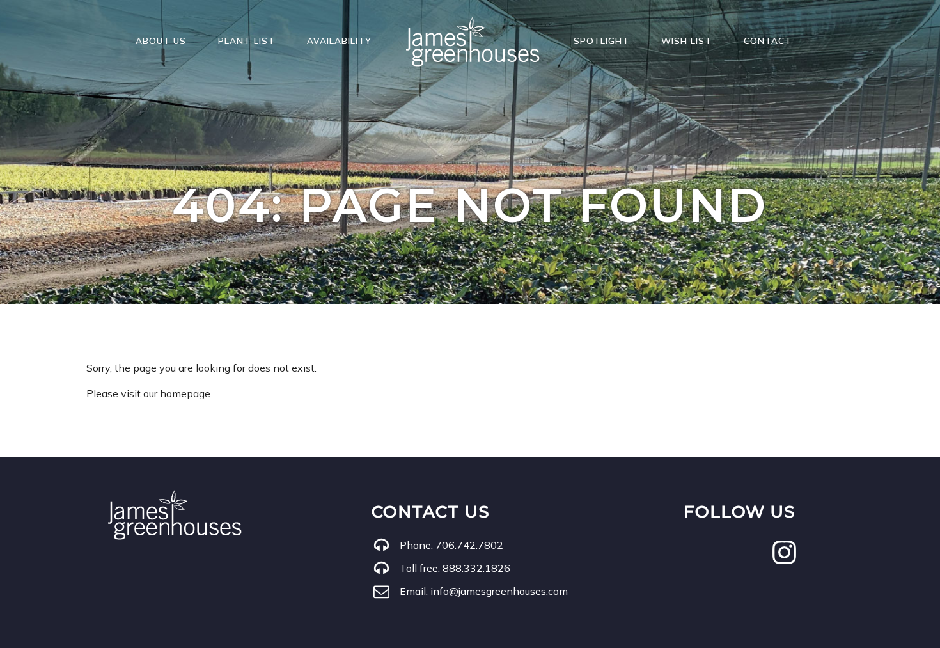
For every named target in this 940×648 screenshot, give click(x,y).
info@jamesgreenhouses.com (499, 591)
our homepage (176, 393)
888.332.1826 (476, 568)
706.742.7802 (469, 545)
